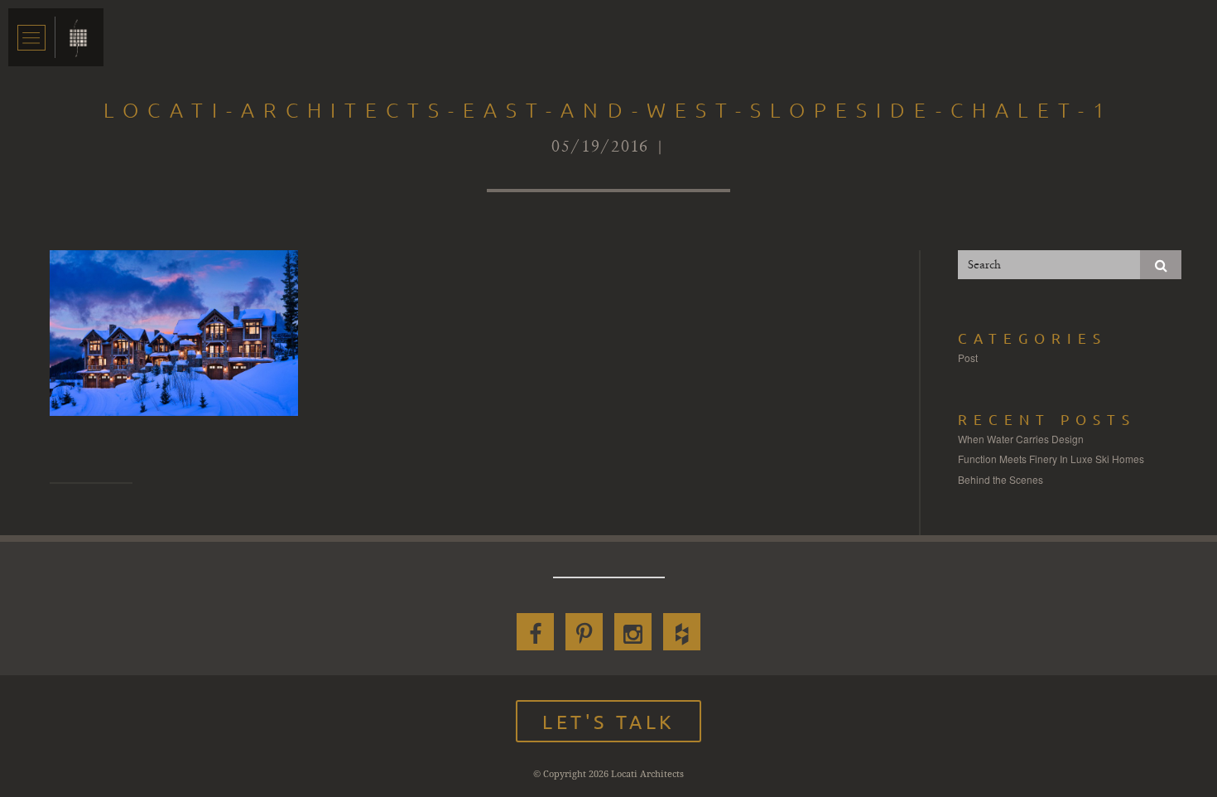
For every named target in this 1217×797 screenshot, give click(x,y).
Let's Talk (608, 721)
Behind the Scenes (1000, 479)
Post (968, 357)
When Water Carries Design (1021, 439)
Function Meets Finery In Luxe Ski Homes (1051, 459)
